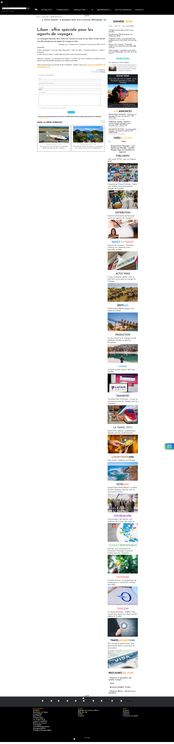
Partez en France (40, 723)
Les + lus (117, 26)
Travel (123, 609)
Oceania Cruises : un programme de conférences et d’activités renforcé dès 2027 (123, 40)
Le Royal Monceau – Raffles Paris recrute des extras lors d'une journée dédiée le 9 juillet (122, 614)
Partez (123, 242)
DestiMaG (37, 716)
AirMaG (36, 710)
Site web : (41, 87)
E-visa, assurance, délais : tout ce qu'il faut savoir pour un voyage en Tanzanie (122, 279)
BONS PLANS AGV (56, 17)
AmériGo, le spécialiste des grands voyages (120, 679)
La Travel (122, 428)
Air (123, 366)
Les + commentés (128, 26)
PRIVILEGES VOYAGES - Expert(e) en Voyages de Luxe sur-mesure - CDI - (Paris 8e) (123, 116)
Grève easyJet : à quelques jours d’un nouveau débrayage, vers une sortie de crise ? (65, 20)
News (110, 26)
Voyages (123, 545)
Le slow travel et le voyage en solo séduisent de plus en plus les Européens (122, 340)
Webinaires (123, 59)
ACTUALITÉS (47, 10)
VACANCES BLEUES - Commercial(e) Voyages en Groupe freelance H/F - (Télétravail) (122, 130)
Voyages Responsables (42, 730)
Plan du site (82, 712)
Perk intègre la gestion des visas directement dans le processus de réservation (121, 646)
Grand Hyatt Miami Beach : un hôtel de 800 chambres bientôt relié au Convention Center (122, 490)
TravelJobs (37, 725)
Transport (122, 396)
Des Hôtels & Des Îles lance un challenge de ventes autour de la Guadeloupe (88, 147)
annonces (123, 111)
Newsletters (81, 10)
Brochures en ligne (40, 712)
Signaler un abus (43, 118)
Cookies (81, 716)
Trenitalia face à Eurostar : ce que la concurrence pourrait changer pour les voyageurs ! (123, 401)
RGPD (80, 714)
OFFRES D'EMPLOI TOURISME (117, 119)
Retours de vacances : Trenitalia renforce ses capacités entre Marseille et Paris (122, 46)
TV (92, 10)
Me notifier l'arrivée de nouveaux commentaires (53, 108)
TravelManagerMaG (41, 727)
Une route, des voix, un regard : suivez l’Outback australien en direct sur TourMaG (123, 80)
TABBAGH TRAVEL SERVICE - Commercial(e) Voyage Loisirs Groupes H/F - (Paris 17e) (120, 123)
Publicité (126, 712)
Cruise (122, 577)
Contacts (139, 10)
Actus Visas (123, 274)
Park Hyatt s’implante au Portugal (121, 460)
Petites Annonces (123, 10)
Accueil (38, 17)
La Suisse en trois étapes (119, 62)
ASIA (112, 683)
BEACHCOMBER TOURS (120, 687)
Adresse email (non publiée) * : (46, 83)
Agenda (126, 714)
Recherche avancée (8, 11)
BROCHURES (121, 673)
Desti (122, 305)
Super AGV (45, 17)
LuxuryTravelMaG (40, 721)
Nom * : (41, 78)
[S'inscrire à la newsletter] (169, 446)
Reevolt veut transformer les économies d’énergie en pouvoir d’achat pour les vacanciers (120, 551)
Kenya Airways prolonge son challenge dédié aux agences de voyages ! (54, 147)
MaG (123, 457)
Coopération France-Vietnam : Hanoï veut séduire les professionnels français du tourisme (122, 186)
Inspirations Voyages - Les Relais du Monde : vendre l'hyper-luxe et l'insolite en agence (123, 149)
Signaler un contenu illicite (88, 710)
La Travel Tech (39, 719)
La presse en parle (130, 716)
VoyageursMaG (39, 728)
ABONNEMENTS (104, 10)
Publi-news (122, 156)
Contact (126, 710)
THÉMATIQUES (63, 10)
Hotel (123, 484)
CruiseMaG (37, 714)
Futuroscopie (122, 516)
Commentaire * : (43, 92)
